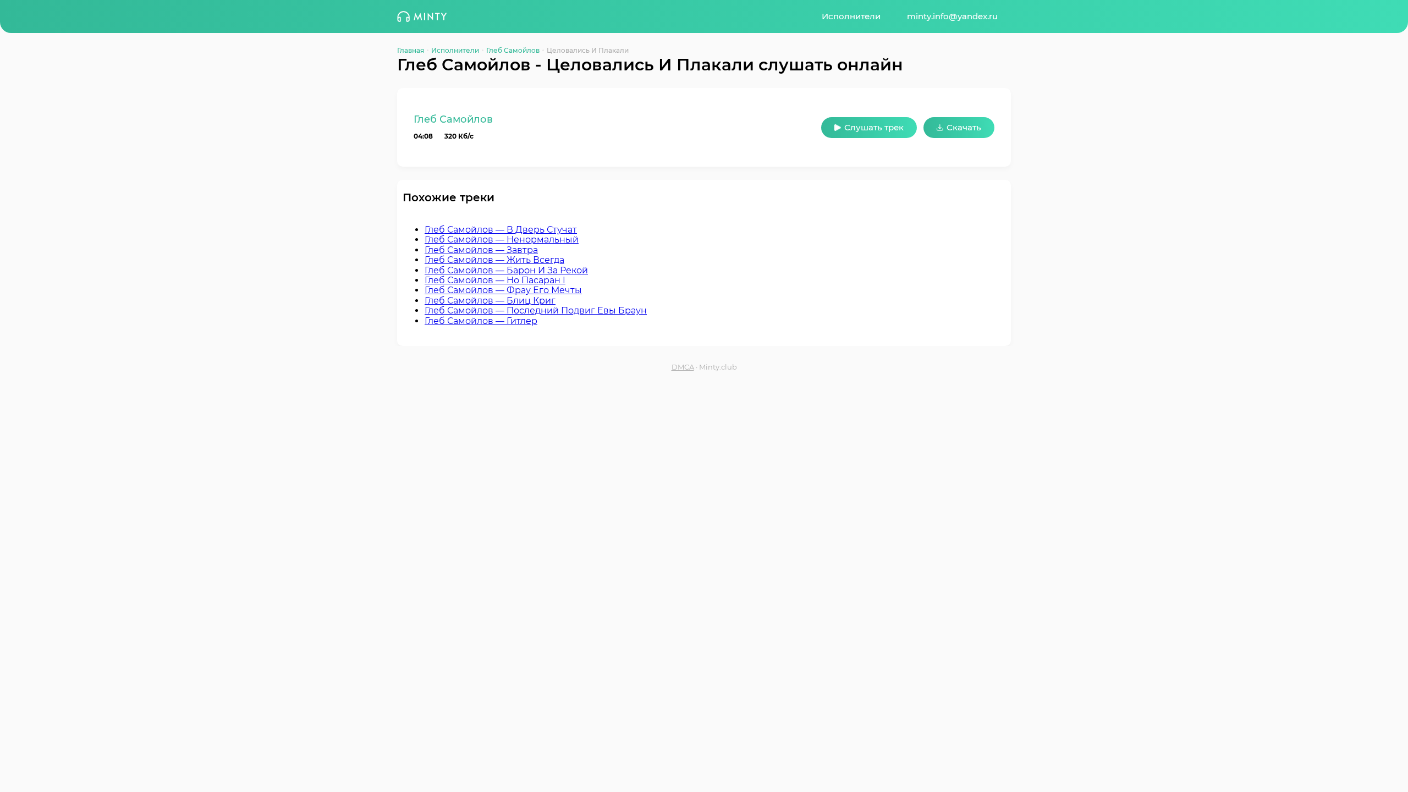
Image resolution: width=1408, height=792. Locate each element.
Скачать (964, 127)
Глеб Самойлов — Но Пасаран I (495, 280)
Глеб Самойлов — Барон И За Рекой (506, 270)
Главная (410, 50)
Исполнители (851, 16)
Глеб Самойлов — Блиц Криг (490, 300)
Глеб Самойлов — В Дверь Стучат (501, 229)
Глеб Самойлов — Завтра (481, 250)
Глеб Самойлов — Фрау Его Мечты (503, 290)
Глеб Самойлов (513, 50)
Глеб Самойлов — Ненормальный (502, 239)
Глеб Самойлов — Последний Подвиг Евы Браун (536, 310)
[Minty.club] (422, 16)
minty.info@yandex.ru (952, 16)
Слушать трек (874, 127)
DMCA (683, 367)
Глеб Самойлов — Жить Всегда (494, 260)
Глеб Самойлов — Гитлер (481, 321)
